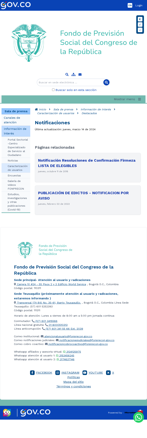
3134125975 (73, 351)
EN (130, 5)
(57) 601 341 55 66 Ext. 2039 (64, 328)
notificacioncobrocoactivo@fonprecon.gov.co (78, 343)
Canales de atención (12, 120)
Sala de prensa (63, 109)
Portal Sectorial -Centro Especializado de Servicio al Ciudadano (18, 147)
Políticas (73, 377)
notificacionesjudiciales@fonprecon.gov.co (87, 340)
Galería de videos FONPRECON (16, 184)
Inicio (42, 109)
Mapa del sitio (73, 382)
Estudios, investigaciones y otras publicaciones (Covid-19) (17, 202)
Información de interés (15, 131)
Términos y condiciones (73, 386)
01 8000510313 (58, 324)
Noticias (13, 160)
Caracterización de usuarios (18, 168)
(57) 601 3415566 (45, 321)
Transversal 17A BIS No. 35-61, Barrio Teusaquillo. (48, 302)
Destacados (89, 113)
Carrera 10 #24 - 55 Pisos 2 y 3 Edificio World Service (51, 284)
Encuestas (14, 175)
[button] (128, 99)
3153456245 (66, 355)
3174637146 (66, 359)
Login (138, 5)
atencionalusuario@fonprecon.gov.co (68, 336)
